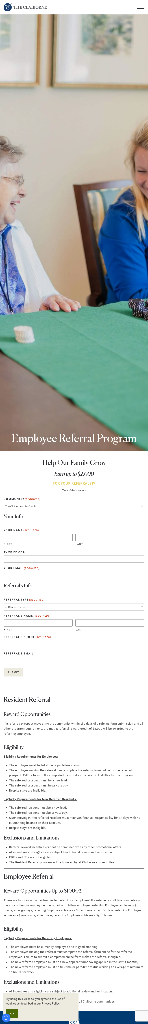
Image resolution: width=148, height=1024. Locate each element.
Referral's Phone (27, 637)
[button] (140, 7)
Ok (12, 1013)
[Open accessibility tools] (6, 1018)
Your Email (22, 568)
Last (79, 544)
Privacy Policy (50, 1003)
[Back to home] (26, 7)
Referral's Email (19, 653)
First (8, 544)
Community (22, 499)
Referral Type (24, 599)
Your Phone (14, 551)
